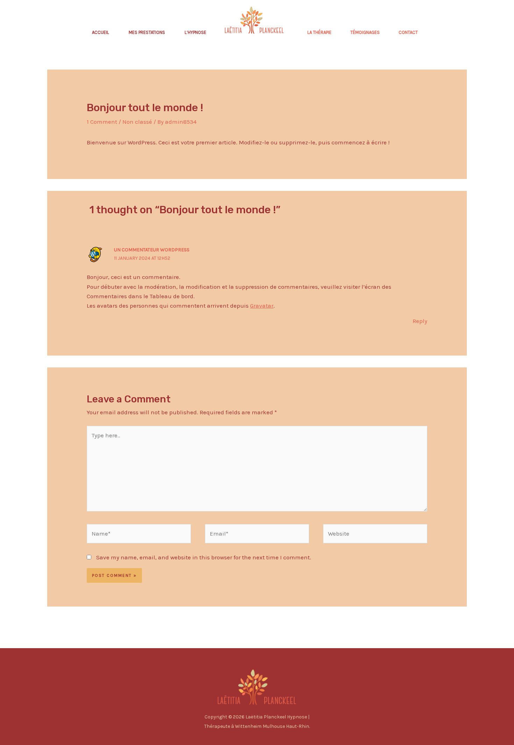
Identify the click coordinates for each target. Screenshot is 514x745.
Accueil (100, 32)
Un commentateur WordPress (152, 250)
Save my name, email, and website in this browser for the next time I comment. (203, 557)
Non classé (137, 121)
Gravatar (261, 305)
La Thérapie (319, 32)
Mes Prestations (147, 32)
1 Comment (102, 121)
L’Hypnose (195, 32)
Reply (420, 320)
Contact (408, 32)
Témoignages (365, 32)
